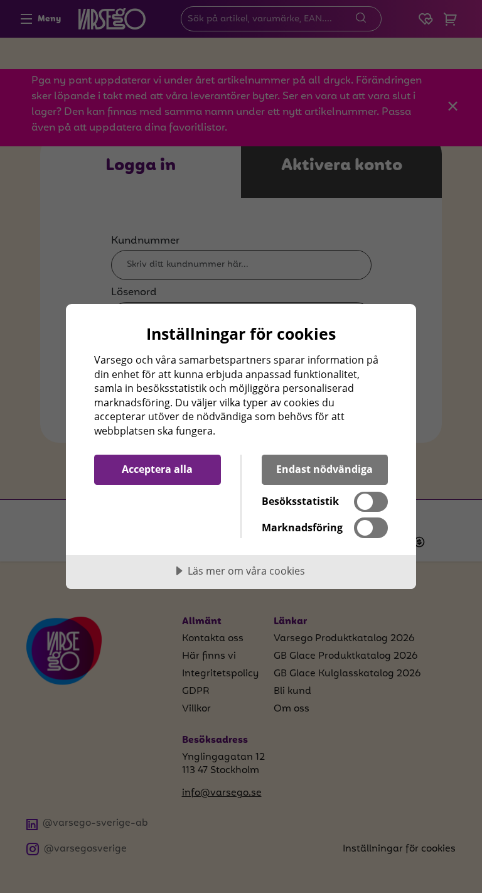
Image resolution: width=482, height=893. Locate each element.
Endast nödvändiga (324, 469)
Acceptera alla (157, 469)
